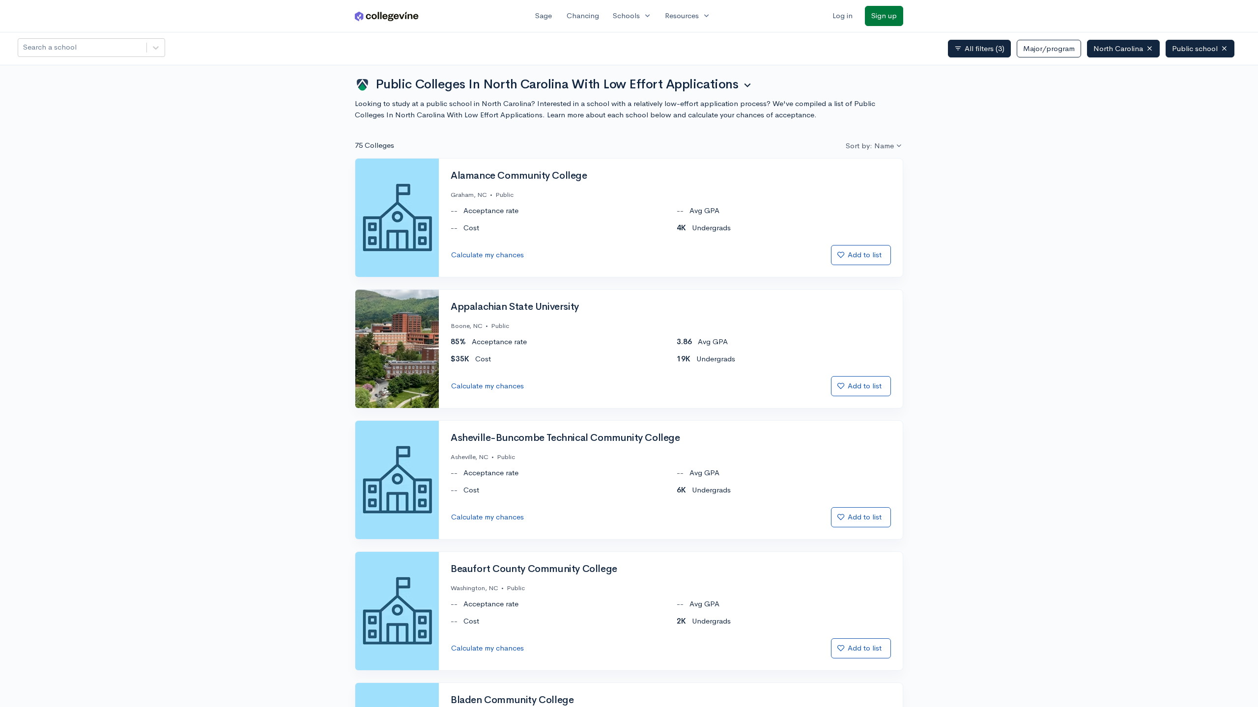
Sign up (884, 15)
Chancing (583, 15)
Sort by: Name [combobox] (870, 145)
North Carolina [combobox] (1118, 48)
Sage (543, 15)
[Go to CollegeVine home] (387, 16)
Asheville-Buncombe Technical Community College (565, 438)
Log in (842, 15)
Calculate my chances (487, 254)
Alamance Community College (519, 175)
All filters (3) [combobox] (979, 49)
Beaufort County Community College (534, 569)
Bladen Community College (512, 700)
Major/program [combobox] (1049, 48)
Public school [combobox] (1195, 48)
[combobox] (24, 47)
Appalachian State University (515, 306)
